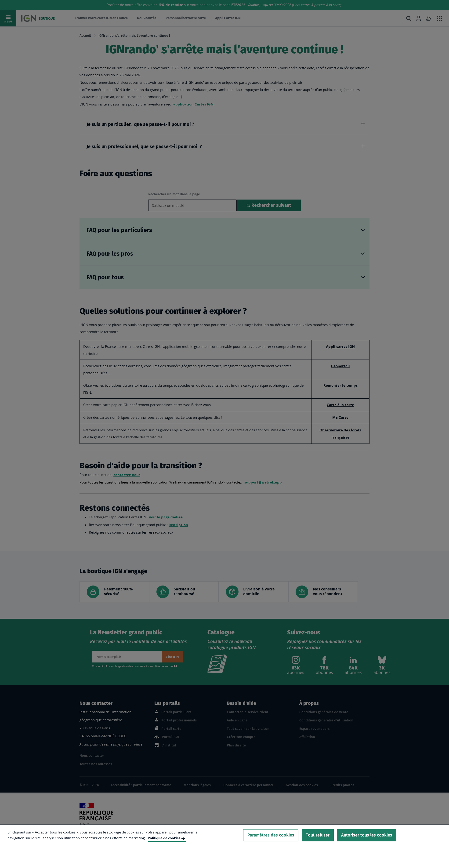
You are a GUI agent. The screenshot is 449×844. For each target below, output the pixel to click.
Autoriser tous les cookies (366, 835)
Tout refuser (318, 835)
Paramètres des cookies (270, 835)
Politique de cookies (164, 838)
